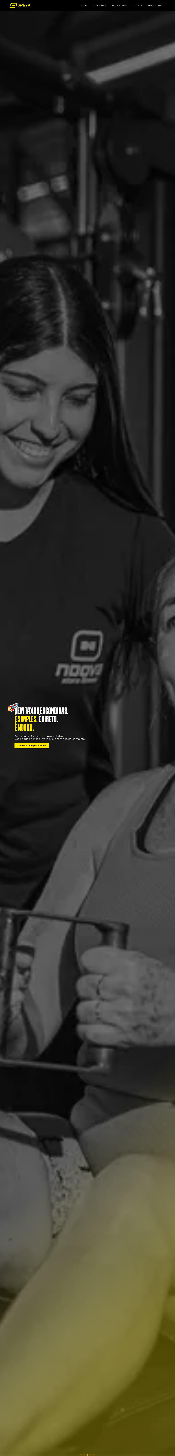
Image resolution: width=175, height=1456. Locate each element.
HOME (84, 5)
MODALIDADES (119, 5)
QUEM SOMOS (99, 5)
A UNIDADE (137, 5)
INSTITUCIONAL (155, 5)
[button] (81, 1455)
